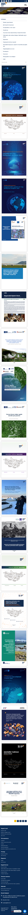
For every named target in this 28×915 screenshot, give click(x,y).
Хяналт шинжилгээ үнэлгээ (6, 842)
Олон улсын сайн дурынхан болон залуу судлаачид (10, 883)
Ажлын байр (3, 878)
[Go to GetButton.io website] (25, 913)
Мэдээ (2, 860)
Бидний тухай (3, 830)
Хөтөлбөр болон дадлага (5, 880)
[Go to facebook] (25, 911)
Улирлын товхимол (4, 873)
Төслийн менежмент (4, 847)
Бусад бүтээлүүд (4, 872)
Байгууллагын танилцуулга (6, 888)
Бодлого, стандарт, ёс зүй (5, 832)
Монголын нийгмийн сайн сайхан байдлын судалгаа (10, 870)
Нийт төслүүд (3, 855)
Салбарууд (3, 19)
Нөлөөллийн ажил (4, 845)
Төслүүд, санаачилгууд (5, 890)
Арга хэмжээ (3, 862)
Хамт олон (3, 835)
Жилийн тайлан (4, 867)
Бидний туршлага (4, 853)
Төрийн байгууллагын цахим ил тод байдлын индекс (10, 868)
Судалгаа (2, 840)
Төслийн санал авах (4, 882)
